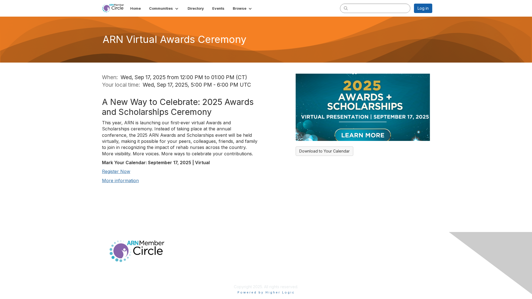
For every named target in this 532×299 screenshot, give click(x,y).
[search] (346, 8)
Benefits (275, 266)
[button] (164, 8)
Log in (423, 8)
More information (120, 180)
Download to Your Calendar (324, 151)
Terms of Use (360, 266)
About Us (356, 261)
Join (272, 261)
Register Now (116, 171)
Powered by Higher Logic (266, 292)
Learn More (278, 272)
